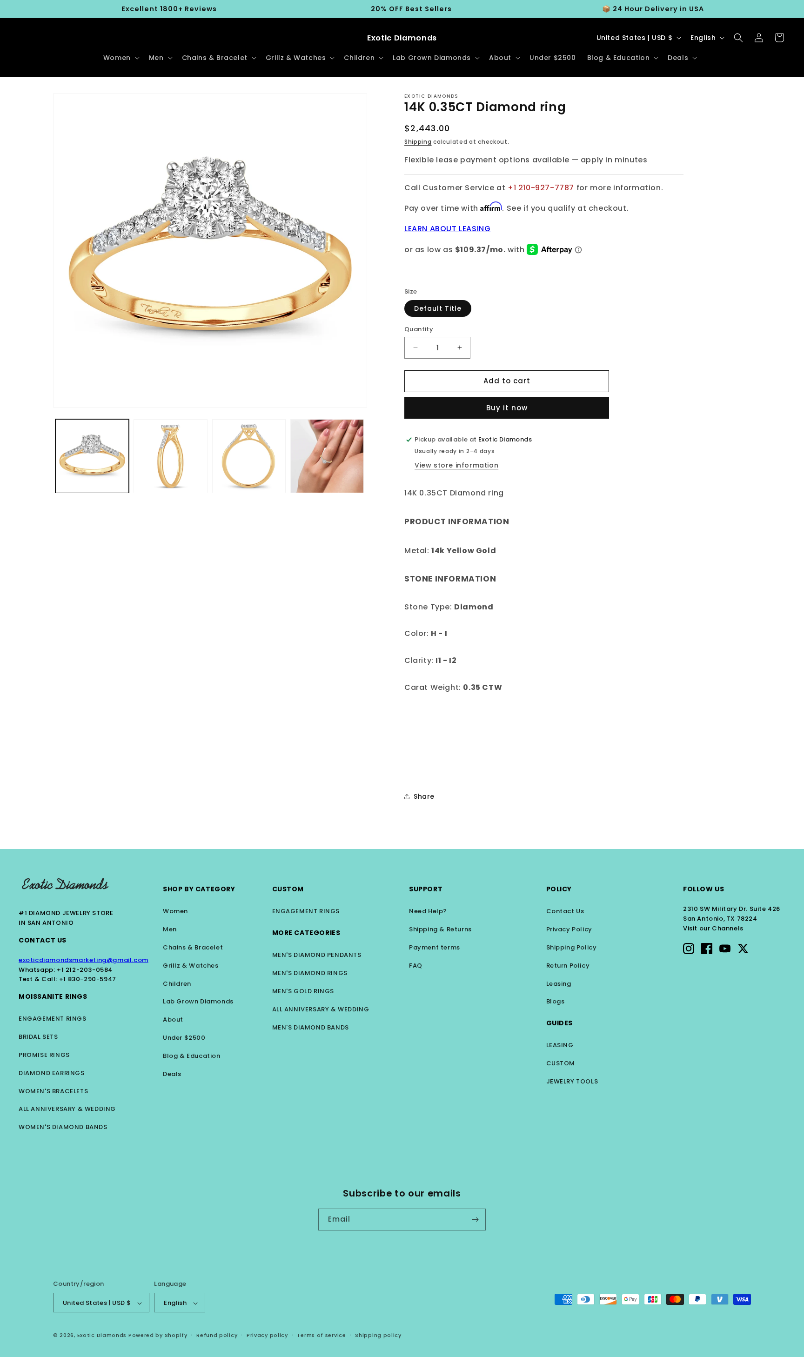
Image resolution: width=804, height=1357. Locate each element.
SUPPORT (425, 889)
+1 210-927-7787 (542, 187)
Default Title (438, 308)
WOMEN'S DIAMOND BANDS (63, 1127)
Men (170, 929)
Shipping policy (378, 1335)
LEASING (560, 1045)
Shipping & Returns (440, 929)
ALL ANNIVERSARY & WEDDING (67, 1108)
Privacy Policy (569, 929)
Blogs (555, 1001)
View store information (456, 465)
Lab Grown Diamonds (198, 1001)
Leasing (558, 983)
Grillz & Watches (191, 965)
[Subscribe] (475, 1219)
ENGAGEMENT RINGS (53, 1018)
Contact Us (43, 940)
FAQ (415, 965)
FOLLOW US (703, 889)
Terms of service (321, 1335)
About (173, 1019)
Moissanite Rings (53, 996)
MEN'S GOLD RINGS (303, 991)
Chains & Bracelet (193, 947)
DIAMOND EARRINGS (52, 1073)
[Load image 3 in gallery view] (249, 456)
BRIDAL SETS (38, 1036)
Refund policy (216, 1335)
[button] (120, 57)
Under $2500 (184, 1037)
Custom (288, 889)
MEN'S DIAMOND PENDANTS (317, 954)
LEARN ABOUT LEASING (447, 228)
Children (177, 983)
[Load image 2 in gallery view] (170, 456)
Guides (559, 1023)
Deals (172, 1074)
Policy (559, 889)
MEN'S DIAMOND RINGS (310, 973)
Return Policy (568, 965)
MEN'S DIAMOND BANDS (310, 1027)
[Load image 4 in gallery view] (327, 456)
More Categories (306, 932)
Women (175, 911)
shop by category (199, 889)
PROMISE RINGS (44, 1054)
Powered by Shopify (158, 1335)
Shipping (418, 142)
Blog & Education (192, 1055)
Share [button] (424, 796)
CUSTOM (561, 1063)
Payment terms (434, 947)
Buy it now (507, 408)
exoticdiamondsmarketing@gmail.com (83, 960)
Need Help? (428, 911)
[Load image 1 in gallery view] (92, 456)
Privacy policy (267, 1335)
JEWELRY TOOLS (572, 1081)
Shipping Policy (571, 947)
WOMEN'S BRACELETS (53, 1091)
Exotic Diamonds (102, 1335)
